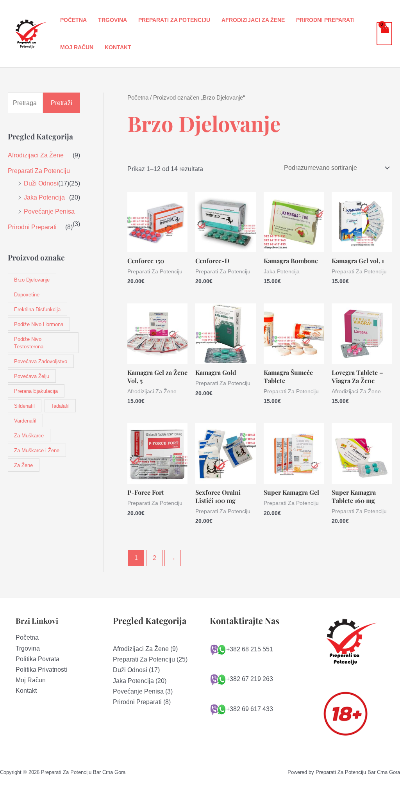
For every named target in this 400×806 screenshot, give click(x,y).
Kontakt (118, 47)
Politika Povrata (37, 659)
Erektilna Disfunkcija (37, 309)
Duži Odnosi (41, 183)
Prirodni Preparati (325, 20)
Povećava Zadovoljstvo (40, 361)
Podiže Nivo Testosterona (28, 343)
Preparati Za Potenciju (174, 20)
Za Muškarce (29, 436)
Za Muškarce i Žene (36, 450)
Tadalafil (60, 406)
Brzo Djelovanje (32, 280)
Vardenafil (25, 421)
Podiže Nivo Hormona (38, 324)
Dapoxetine (26, 295)
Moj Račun (76, 47)
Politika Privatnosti (41, 669)
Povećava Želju (31, 376)
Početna (73, 20)
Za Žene (23, 465)
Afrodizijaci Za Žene (253, 20)
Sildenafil (24, 406)
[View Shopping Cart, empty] (384, 33)
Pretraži (61, 103)
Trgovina (112, 20)
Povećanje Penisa (49, 211)
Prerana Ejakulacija (36, 391)
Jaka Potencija (44, 197)
